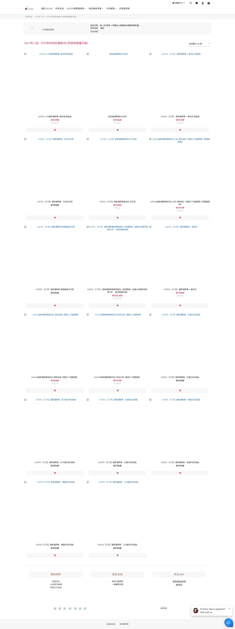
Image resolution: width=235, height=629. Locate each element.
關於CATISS (47, 8)
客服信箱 (56, 581)
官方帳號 (58, 584)
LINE (52, 584)
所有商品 (59, 8)
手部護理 (110, 8)
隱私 (124, 624)
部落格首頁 (124, 8)
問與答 (179, 584)
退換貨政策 (110, 624)
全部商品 (28, 16)
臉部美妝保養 (95, 8)
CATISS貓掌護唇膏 (75, 8)
